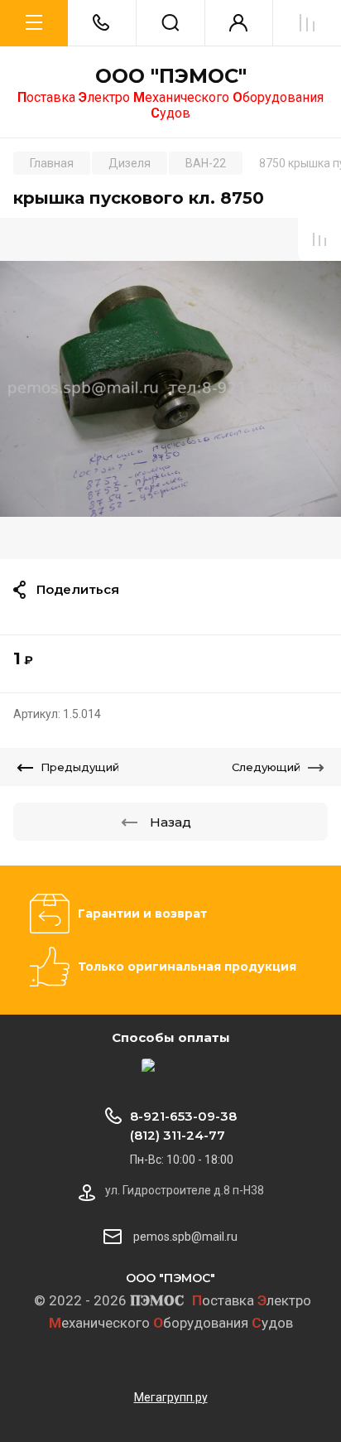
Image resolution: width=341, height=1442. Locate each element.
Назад (170, 822)
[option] (170, 388)
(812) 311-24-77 (177, 1135)
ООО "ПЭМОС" (171, 76)
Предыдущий (80, 767)
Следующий (266, 767)
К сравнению (319, 239)
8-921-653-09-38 (183, 1116)
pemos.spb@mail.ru (185, 1236)
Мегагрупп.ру (171, 1397)
